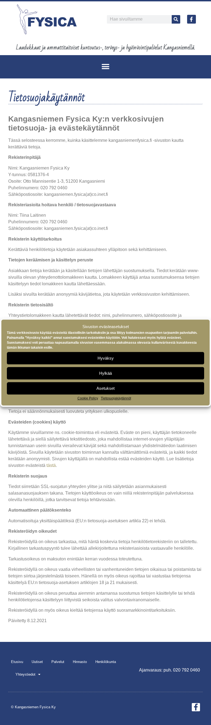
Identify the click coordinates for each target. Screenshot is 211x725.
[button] (105, 67)
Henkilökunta (105, 662)
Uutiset (37, 662)
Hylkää (105, 373)
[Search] (176, 19)
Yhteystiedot (25, 674)
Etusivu (17, 662)
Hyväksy (106, 358)
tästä (51, 465)
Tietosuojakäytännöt (116, 398)
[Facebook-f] (191, 19)
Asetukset (105, 388)
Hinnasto (80, 662)
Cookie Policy (87, 398)
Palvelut (57, 662)
